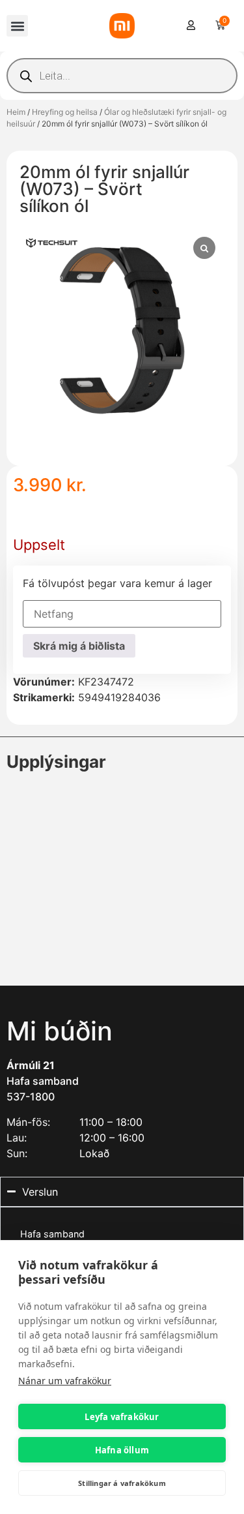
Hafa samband (43, 1080)
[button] (17, 26)
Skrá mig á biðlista (79, 645)
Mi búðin (60, 1031)
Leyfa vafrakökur (122, 1417)
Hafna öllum (122, 1450)
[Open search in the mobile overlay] (122, 76)
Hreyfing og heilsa (65, 112)
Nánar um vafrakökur (64, 1380)
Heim (16, 112)
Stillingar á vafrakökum (122, 1483)
